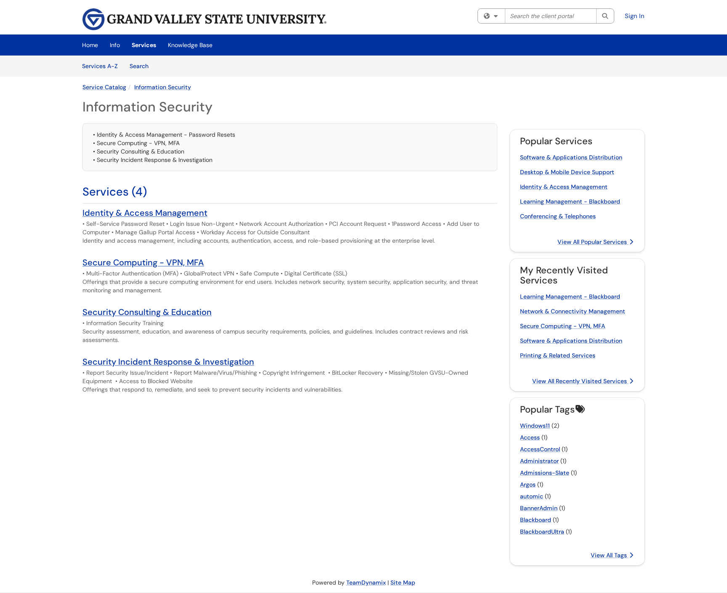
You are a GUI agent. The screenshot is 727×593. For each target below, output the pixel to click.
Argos (528, 484)
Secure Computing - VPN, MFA (143, 262)
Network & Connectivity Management (572, 311)
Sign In (635, 16)
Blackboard (535, 520)
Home (90, 45)
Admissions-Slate (544, 473)
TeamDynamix (366, 582)
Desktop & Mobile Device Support (567, 172)
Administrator (539, 461)
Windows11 (535, 425)
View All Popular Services (593, 242)
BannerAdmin (538, 508)
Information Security (162, 87)
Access (530, 437)
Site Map (402, 582)
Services (144, 45)
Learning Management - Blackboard (570, 201)
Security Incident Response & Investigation (168, 361)
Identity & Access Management (144, 212)
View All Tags (610, 555)
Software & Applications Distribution (571, 157)
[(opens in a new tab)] (204, 19)
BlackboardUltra (542, 531)
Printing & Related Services (557, 355)
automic (531, 496)
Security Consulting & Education (147, 312)
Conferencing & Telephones (558, 216)
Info (115, 45)
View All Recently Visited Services (580, 381)
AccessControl (540, 449)
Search (142, 66)
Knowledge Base (190, 45)
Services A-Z (100, 66)
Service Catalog (104, 87)
